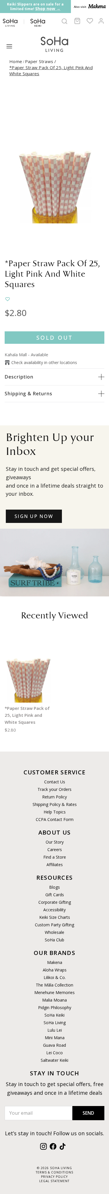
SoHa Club (54, 940)
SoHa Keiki (54, 1015)
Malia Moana (54, 1000)
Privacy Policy (54, 1177)
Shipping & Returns (28, 393)
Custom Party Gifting (54, 924)
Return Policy (54, 797)
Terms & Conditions (54, 1172)
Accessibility (54, 909)
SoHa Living (55, 1022)
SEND (88, 1113)
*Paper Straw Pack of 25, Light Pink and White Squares (27, 715)
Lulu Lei (54, 1030)
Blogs (54, 887)
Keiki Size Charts (54, 917)
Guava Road (54, 1045)
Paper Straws (41, 61)
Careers (54, 849)
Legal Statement (54, 1181)
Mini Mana (55, 1037)
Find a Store (54, 857)
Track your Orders (54, 789)
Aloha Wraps (55, 970)
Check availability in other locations (44, 362)
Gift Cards (54, 894)
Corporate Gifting (54, 902)
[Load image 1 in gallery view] (54, 169)
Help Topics (55, 812)
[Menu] (9, 46)
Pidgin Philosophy (54, 1007)
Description (19, 377)
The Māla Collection (54, 985)
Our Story (55, 842)
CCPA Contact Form (55, 819)
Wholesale (54, 932)
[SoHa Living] (54, 43)
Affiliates (55, 864)
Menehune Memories (54, 992)
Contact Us (54, 782)
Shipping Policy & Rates (55, 804)
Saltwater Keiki (54, 1060)
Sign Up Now (34, 516)
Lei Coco (54, 1052)
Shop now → (47, 8)
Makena (54, 962)
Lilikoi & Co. (55, 977)
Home (15, 61)
